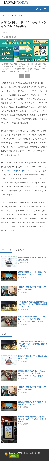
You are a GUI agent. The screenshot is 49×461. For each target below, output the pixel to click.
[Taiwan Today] (15, 3)
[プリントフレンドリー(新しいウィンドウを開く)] (12, 37)
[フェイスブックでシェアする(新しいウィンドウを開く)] (2, 37)
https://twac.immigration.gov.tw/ (15, 171)
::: (2, 1)
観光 (20, 15)
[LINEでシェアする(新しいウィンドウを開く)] (7, 37)
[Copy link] (15, 37)
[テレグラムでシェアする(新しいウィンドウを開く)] (9, 37)
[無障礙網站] (14, 456)
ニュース (13, 15)
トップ (4, 15)
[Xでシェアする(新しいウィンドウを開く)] (4, 37)
